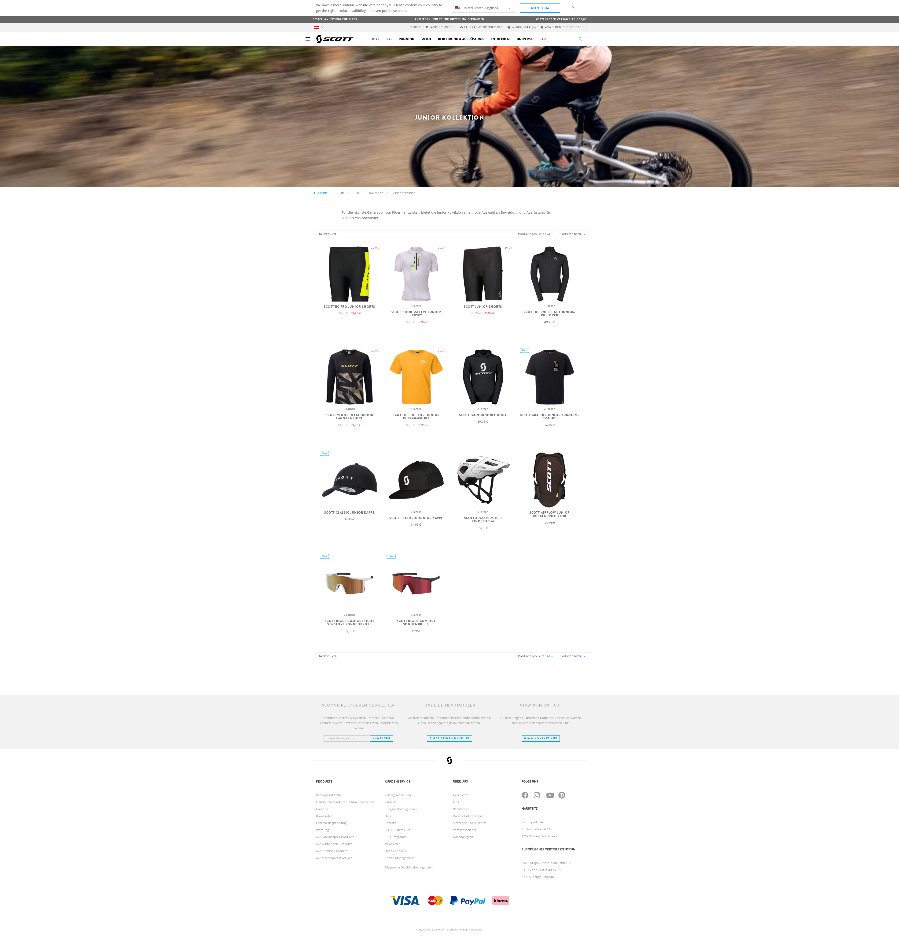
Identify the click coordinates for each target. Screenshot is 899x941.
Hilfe (388, 816)
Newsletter (392, 844)
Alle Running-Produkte (331, 851)
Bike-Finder (324, 816)
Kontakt (390, 823)
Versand (390, 802)
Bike (375, 39)
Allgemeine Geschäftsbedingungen (409, 867)
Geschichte (460, 795)
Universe (525, 39)
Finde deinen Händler (449, 738)
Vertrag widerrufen (398, 795)
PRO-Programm (396, 837)
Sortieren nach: (571, 234)
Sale (543, 39)
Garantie (322, 809)
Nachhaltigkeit (463, 837)
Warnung (322, 830)
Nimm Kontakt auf (540, 738)
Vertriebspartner (464, 830)
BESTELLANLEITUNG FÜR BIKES (335, 19)
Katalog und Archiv (329, 795)
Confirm (540, 8)
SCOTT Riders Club (397, 830)
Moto (426, 39)
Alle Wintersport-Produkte (334, 844)
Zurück (322, 193)
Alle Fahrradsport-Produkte (335, 837)
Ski (389, 39)
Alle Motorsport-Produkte (334, 858)
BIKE (357, 193)
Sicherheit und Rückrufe (469, 823)
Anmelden (381, 738)
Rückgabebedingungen (401, 809)
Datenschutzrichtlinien (468, 816)
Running (406, 39)
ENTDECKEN (500, 39)
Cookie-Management (399, 858)
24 (548, 234)
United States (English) (479, 8)
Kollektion (376, 193)
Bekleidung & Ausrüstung (461, 39)
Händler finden (395, 851)
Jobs (456, 802)
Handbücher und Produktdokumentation (345, 802)
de (323, 27)
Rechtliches (461, 809)
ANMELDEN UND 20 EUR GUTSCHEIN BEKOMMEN (449, 19)
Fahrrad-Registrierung (331, 823)
